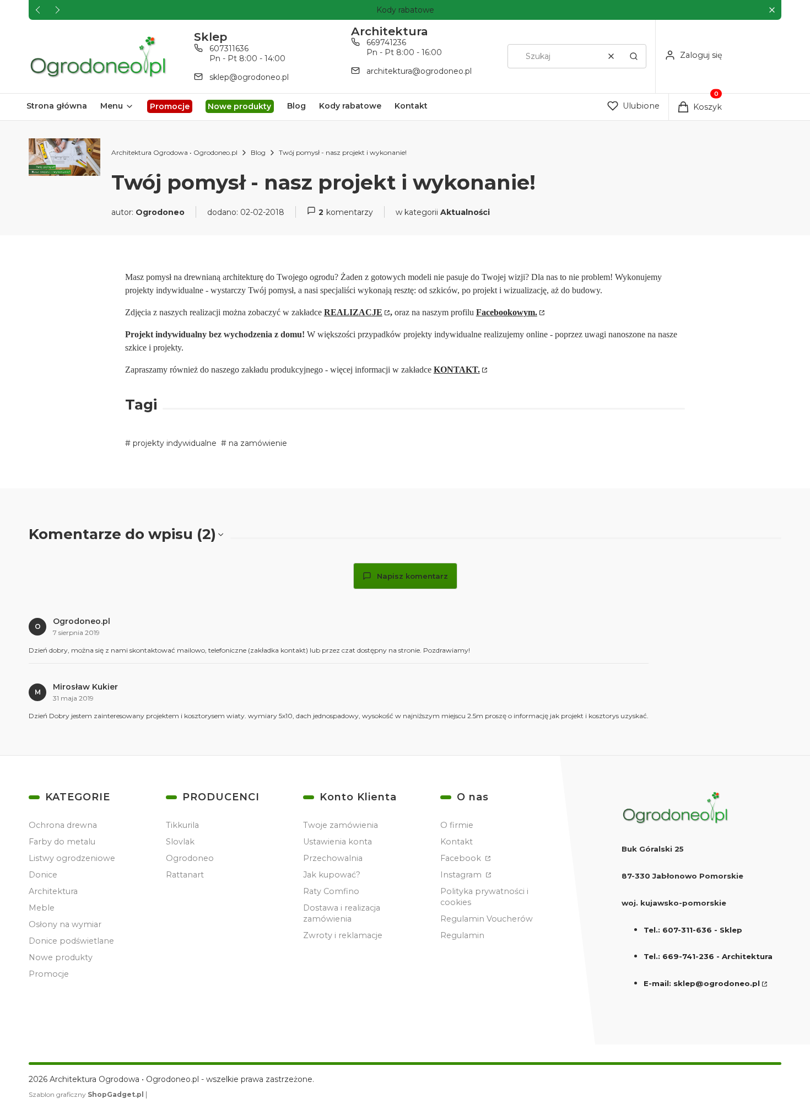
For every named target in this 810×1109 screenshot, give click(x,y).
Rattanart (185, 875)
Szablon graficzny (86, 1094)
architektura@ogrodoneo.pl (419, 71)
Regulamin (462, 935)
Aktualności (465, 212)
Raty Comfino (331, 891)
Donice (43, 875)
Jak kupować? (331, 875)
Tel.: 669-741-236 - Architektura (708, 956)
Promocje (49, 974)
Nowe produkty (61, 957)
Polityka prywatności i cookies (484, 896)
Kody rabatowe (405, 10)
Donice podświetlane (71, 941)
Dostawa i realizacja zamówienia (341, 913)
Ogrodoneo (190, 858)
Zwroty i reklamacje (342, 935)
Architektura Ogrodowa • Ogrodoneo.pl (174, 152)
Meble (42, 908)
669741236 (386, 42)
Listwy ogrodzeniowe (72, 858)
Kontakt (456, 842)
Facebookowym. (506, 312)
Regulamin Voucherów (486, 919)
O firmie (456, 825)
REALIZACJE (353, 312)
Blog (258, 152)
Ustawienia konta (337, 842)
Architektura (53, 891)
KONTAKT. (457, 369)
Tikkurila (182, 825)
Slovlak (180, 842)
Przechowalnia (333, 858)
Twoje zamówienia (340, 825)
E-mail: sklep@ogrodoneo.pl (702, 983)
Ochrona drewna (63, 825)
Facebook (461, 858)
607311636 (229, 48)
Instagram (462, 875)
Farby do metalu (62, 842)
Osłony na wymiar (65, 924)
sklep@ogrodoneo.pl (249, 77)
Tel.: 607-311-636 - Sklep (693, 929)
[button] (771, 10)
